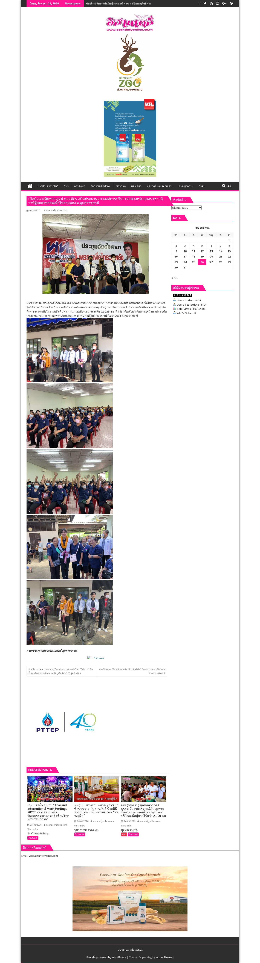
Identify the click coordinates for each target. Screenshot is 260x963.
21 (220, 256)
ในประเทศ (99, 658)
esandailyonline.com (56, 210)
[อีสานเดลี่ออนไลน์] (30, 185)
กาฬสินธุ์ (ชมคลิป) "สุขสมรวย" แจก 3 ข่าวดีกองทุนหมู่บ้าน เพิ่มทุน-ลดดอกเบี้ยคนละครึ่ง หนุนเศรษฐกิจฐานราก (145, 3)
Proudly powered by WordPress (106, 957)
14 (220, 251)
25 (193, 262)
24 (185, 262)
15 (229, 251)
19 (202, 256)
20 (211, 256)
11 (193, 251)
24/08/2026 (82, 821)
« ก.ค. (174, 277)
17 (185, 256)
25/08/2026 (36, 824)
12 (202, 251)
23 (176, 262)
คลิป (124, 834)
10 (185, 251)
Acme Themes (165, 957)
